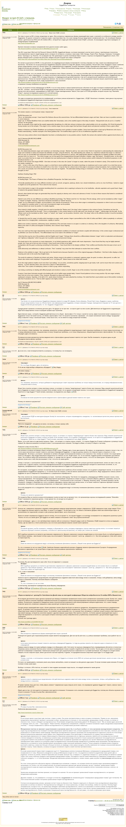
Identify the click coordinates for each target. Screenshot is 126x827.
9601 (20, 673)
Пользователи (61, 8)
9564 (20, 295)
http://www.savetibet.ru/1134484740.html (30, 622)
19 (17, 19)
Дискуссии (37, 23)
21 (21, 19)
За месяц (79, 14)
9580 (20, 430)
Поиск (52, 8)
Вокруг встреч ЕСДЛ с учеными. (18, 18)
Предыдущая (107, 27)
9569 (20, 377)
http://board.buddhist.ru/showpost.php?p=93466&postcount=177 (38, 95)
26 (30, 19)
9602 (20, 701)
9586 (20, 558)
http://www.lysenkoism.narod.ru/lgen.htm (30, 712)
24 (26, 19)
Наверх (4, 105)
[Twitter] (116, 23)
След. (32, 19)
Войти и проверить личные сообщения (69, 11)
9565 (20, 326)
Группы (69, 8)
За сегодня (69, 13)
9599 (20, 628)
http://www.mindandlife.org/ (26, 43)
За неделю (78, 13)
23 (24, 19)
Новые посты (59, 13)
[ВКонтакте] (120, 23)
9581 (20, 505)
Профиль (53, 11)
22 (22, 19)
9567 (20, 347)
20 (19, 19)
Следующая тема (118, 27)
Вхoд (84, 11)
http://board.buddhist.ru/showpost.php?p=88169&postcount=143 (38, 48)
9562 (20, 32)
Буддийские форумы (26, 23)
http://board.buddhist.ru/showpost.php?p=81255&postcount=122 (38, 82)
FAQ (47, 8)
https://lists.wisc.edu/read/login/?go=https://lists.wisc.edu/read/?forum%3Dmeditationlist (45, 59)
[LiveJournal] (118, 23)
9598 (20, 591)
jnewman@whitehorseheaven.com (28, 145)
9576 (20, 410)
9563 (20, 108)
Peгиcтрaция (86, 8)
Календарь (77, 8)
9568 (20, 359)
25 (28, 19)
